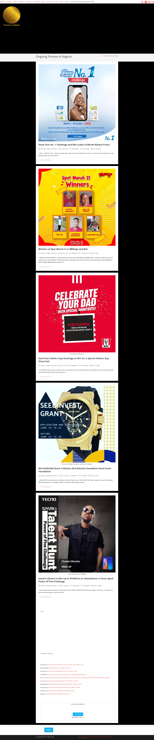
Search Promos (48, 730)
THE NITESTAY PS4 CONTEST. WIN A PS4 (60, 668)
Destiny (42, 681)
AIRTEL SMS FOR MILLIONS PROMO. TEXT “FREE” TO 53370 (61, 681)
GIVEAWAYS (9, 1)
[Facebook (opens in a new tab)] (146, 2)
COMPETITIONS (36, 1)
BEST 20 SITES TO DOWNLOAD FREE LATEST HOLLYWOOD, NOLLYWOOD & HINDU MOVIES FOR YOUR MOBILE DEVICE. (78, 678)
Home (79, 737)
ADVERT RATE (107, 737)
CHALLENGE (28, 1)
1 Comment (84, 253)
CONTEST (15, 1)
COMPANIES (99, 737)
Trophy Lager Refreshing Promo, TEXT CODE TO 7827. (63, 671)
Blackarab (42, 678)
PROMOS (2, 1)
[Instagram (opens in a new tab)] (149, 2)
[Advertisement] (77, 40)
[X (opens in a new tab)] (142, 2)
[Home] (101, 56)
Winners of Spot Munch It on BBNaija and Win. (63, 249)
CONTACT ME (91, 737)
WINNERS (21, 1)
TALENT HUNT (49, 1)
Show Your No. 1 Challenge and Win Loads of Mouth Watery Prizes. (74, 144)
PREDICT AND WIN (64, 1)
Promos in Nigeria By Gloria (49, 149)
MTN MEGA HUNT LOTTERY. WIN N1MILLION (59, 694)
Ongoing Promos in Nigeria (111, 56)
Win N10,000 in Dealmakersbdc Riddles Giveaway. (62, 690)
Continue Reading (46, 160)
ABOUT (85, 737)
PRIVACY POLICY (82, 738)
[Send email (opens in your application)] (152, 2)
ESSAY (56, 1)
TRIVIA (43, 1)
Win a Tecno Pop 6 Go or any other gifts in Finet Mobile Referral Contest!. (67, 674)
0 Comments (86, 149)
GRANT (74, 475)
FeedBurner (81, 717)
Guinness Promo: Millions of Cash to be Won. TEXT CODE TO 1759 (66, 664)
